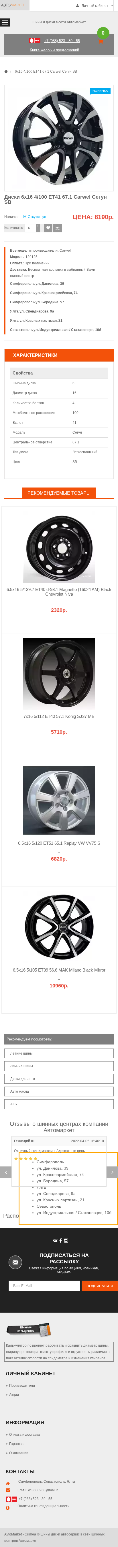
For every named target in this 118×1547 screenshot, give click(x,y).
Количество (13, 228)
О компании (18, 1453)
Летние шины (21, 1053)
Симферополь (30, 1482)
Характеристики (35, 355)
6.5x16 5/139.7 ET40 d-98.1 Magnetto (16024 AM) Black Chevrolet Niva (59, 592)
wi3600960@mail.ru (44, 1490)
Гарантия (17, 1444)
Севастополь (54, 1482)
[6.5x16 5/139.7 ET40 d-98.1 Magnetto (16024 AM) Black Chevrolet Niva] (59, 547)
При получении (37, 263)
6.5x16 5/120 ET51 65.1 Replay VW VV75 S (59, 843)
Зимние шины (21, 1066)
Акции (14, 1395)
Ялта (71, 1482)
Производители (22, 1386)
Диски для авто (22, 1079)
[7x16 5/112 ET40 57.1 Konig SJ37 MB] (59, 673)
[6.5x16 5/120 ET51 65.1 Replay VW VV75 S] (59, 800)
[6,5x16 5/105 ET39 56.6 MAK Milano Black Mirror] (59, 927)
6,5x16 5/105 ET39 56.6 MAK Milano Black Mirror (59, 970)
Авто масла (19, 1091)
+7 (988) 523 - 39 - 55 (35, 1499)
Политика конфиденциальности (43, 1506)
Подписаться (99, 1286)
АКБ (13, 1104)
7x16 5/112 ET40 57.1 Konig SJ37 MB (59, 716)
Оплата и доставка (24, 1435)
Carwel (65, 251)
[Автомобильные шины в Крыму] (6, 71)
